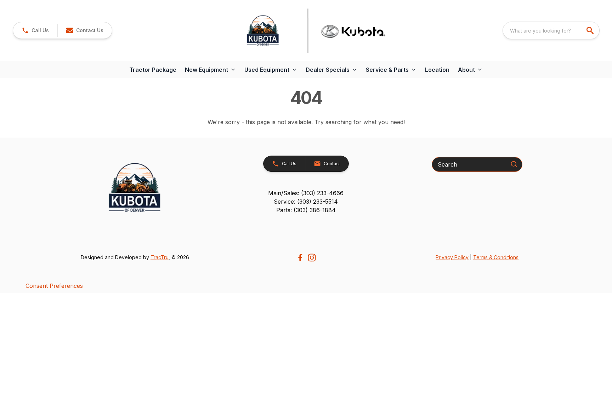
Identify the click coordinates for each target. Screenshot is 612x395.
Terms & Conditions (495, 257)
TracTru (160, 257)
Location (437, 69)
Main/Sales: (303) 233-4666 (306, 193)
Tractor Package (152, 69)
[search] (590, 30)
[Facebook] (300, 257)
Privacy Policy (452, 257)
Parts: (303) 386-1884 (306, 210)
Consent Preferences (54, 285)
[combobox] (551, 30)
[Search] (514, 164)
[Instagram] (311, 257)
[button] (35, 30)
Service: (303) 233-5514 (306, 201)
